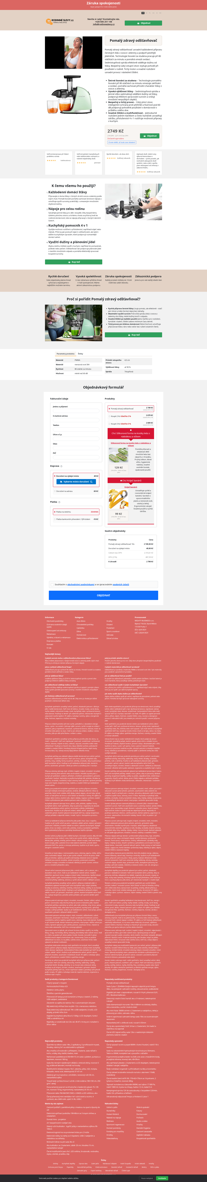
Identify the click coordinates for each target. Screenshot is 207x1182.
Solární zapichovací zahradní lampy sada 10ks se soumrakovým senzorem (132, 1017)
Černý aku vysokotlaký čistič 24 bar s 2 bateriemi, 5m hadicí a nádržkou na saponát (131, 1027)
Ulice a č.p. (57, 434)
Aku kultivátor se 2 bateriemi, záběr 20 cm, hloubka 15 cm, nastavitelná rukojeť (70, 1146)
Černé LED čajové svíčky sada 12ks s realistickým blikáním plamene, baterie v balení (130, 1033)
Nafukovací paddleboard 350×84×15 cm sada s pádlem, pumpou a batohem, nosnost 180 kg (73, 1058)
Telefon (56, 425)
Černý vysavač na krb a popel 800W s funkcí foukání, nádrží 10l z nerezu (133, 1045)
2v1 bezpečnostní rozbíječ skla (59, 1123)
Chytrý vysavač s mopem (57, 983)
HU (153, 13)
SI (157, 13)
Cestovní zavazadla (144, 1131)
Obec (55, 444)
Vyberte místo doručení (76, 481)
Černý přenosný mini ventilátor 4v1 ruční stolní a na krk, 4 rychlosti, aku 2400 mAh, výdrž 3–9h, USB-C (70, 1097)
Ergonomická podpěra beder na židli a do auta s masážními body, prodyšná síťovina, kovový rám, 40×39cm (133, 1058)
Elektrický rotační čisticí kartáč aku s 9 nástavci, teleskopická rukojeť (131, 999)
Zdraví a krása (112, 638)
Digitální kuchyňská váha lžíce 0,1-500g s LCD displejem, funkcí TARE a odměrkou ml (72, 1017)
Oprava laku (83, 1164)
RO (160, 13)
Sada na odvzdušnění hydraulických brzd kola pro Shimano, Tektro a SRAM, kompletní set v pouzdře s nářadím (131, 1052)
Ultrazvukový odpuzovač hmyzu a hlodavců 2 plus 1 (127, 1096)
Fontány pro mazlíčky (115, 1131)
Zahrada (110, 635)
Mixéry (144, 1167)
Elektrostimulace (101, 1167)
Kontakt (50, 644)
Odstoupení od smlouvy (56, 630)
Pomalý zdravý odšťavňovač (118, 983)
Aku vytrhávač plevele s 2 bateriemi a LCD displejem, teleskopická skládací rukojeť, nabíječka (133, 1064)
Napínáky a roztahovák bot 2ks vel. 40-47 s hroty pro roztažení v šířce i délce (73, 1023)
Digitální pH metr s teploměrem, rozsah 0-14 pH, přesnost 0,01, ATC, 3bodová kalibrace (132, 993)
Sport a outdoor (113, 631)
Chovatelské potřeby (85, 624)
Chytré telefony (96, 1171)
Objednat (145, 23)
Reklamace (51, 634)
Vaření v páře (112, 1107)
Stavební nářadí (116, 1167)
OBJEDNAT (103, 595)
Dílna (79, 631)
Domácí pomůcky (114, 1128)
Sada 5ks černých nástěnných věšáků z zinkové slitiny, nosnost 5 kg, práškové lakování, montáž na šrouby (73, 1064)
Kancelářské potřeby (84, 1167)
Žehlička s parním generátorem (59, 993)
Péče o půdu (154, 1167)
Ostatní (110, 624)
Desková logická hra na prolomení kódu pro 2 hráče (68, 1132)
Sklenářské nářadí (111, 1171)
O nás (49, 648)
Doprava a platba (54, 641)
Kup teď (75, 261)
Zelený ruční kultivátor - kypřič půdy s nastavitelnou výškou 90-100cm (72, 1127)
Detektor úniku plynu (55, 990)
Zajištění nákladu (143, 1135)
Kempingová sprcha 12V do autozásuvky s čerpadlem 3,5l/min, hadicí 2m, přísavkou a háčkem (132, 1091)
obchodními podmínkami (80, 584)
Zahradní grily (82, 1171)
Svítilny (55, 1164)
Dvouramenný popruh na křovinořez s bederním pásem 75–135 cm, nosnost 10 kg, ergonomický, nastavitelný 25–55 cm (72, 1088)
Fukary (139, 1111)
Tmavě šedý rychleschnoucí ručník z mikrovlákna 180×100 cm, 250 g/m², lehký (73, 1082)
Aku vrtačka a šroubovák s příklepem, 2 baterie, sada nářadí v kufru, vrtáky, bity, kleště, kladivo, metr (72, 1052)
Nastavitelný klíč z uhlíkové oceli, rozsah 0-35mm (126, 1023)
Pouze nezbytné (147, 1178)
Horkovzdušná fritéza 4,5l (57, 986)
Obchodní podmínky (55, 621)
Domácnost (81, 635)
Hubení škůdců (113, 1114)
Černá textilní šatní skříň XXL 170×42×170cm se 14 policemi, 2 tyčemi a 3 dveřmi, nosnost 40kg (131, 1079)
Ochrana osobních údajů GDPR (57, 625)
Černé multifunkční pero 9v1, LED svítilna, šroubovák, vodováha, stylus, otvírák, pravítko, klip (73, 1152)
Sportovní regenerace (115, 1124)
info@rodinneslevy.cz (103, 24)
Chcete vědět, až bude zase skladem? (121, 142)
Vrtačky (139, 1124)
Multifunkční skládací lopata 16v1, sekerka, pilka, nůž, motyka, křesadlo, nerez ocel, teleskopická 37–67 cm (72, 1070)
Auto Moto (81, 621)
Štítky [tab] (80, 354)
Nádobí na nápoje (114, 1117)
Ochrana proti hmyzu (55, 1167)
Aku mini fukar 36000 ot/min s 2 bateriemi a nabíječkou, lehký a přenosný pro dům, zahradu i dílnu (132, 1011)
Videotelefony (112, 1138)
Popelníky (70, 1167)
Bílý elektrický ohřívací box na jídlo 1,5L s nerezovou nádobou (71, 1006)
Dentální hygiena (143, 1128)
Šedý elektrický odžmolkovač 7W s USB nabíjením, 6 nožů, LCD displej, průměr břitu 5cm (72, 1011)
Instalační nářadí (132, 1167)
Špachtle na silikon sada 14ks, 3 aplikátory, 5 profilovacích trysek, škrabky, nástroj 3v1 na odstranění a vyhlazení (73, 1045)
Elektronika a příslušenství (87, 638)
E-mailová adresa (60, 416)
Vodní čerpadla (125, 1164)
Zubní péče (95, 1164)
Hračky (109, 621)
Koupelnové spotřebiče (145, 1138)
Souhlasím (162, 1178)
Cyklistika (80, 628)
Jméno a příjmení (60, 406)
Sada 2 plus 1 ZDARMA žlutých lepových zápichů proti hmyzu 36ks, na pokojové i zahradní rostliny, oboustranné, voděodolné (132, 987)
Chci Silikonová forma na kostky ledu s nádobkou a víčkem (131, 435)
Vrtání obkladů (140, 1164)
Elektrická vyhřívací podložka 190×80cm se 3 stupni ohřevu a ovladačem (71, 1114)
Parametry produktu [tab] (65, 354)
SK (146, 13)
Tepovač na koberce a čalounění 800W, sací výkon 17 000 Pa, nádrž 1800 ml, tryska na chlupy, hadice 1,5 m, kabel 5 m (131, 1085)
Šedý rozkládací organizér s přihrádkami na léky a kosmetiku (131, 1069)
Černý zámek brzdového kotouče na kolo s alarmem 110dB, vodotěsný (131, 1073)
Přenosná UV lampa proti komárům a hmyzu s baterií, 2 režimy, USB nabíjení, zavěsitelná (72, 998)
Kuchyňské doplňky (68, 1164)
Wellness (110, 1121)
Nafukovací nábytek (110, 1164)
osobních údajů (121, 584)
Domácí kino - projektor (56, 1119)
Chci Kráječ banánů (131, 480)
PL (150, 13)
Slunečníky (111, 1111)
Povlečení (110, 628)
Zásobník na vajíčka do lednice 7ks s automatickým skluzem (71, 1003)
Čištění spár (126, 1171)
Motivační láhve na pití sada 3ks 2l (60, 1142)
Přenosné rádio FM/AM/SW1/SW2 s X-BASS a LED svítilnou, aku (72, 1093)
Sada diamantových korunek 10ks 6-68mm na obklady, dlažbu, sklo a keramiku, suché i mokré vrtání (132, 1005)
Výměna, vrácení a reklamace (58, 637)
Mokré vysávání (142, 1107)
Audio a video (141, 1121)
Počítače (139, 1117)
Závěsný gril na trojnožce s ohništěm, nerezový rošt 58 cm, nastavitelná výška (70, 1076)
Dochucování (141, 1114)
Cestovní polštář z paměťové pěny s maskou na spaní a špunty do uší (73, 1108)
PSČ (54, 453)
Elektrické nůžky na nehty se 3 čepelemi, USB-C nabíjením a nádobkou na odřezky (71, 1137)
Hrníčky (110, 1135)
